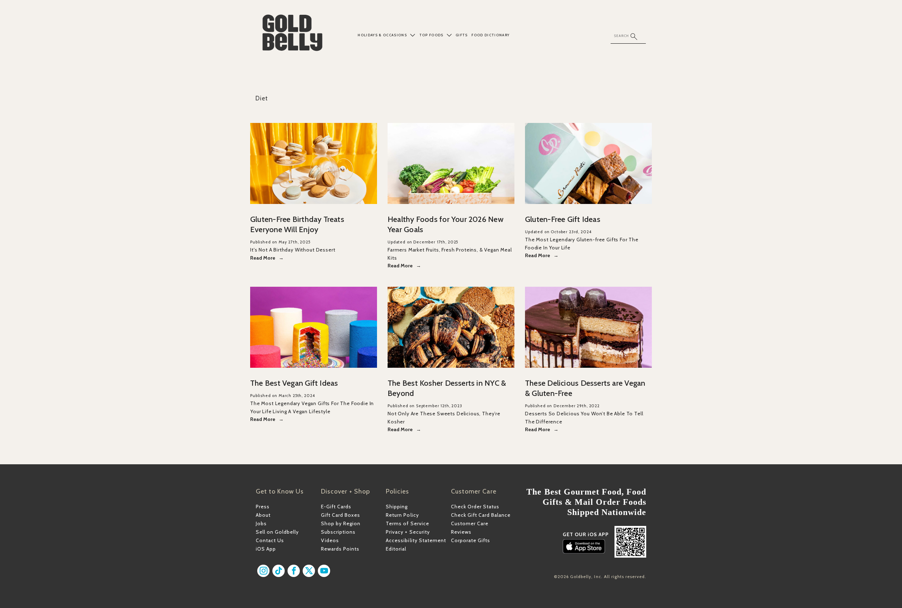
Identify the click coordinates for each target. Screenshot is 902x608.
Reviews (461, 532)
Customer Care (469, 523)
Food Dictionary (490, 35)
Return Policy (402, 515)
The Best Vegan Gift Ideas (294, 383)
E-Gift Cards (336, 506)
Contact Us (270, 540)
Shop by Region (340, 523)
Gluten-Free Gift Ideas (562, 219)
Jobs (261, 523)
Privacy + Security (408, 532)
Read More (262, 258)
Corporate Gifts (470, 540)
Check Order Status (475, 506)
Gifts (462, 35)
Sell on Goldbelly (277, 532)
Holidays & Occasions (382, 35)
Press (263, 506)
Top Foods (431, 35)
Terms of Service (407, 523)
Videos (330, 540)
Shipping (397, 506)
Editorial (396, 549)
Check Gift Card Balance (481, 515)
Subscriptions (338, 532)
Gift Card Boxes (340, 515)
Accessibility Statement (416, 540)
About (263, 515)
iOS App (266, 549)
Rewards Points (340, 549)
